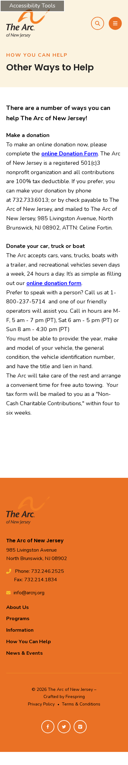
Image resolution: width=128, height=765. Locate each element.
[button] (97, 23)
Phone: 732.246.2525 (39, 571)
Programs (18, 618)
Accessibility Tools (32, 5)
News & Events (24, 653)
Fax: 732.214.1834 (35, 579)
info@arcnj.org (29, 592)
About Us (17, 607)
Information (20, 630)
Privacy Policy (41, 704)
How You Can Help (28, 641)
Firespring (75, 697)
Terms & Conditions (81, 704)
